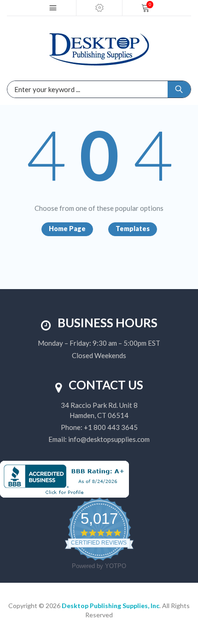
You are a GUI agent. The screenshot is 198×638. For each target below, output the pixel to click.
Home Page (67, 228)
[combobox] (57, 89)
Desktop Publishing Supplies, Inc (110, 605)
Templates (133, 228)
